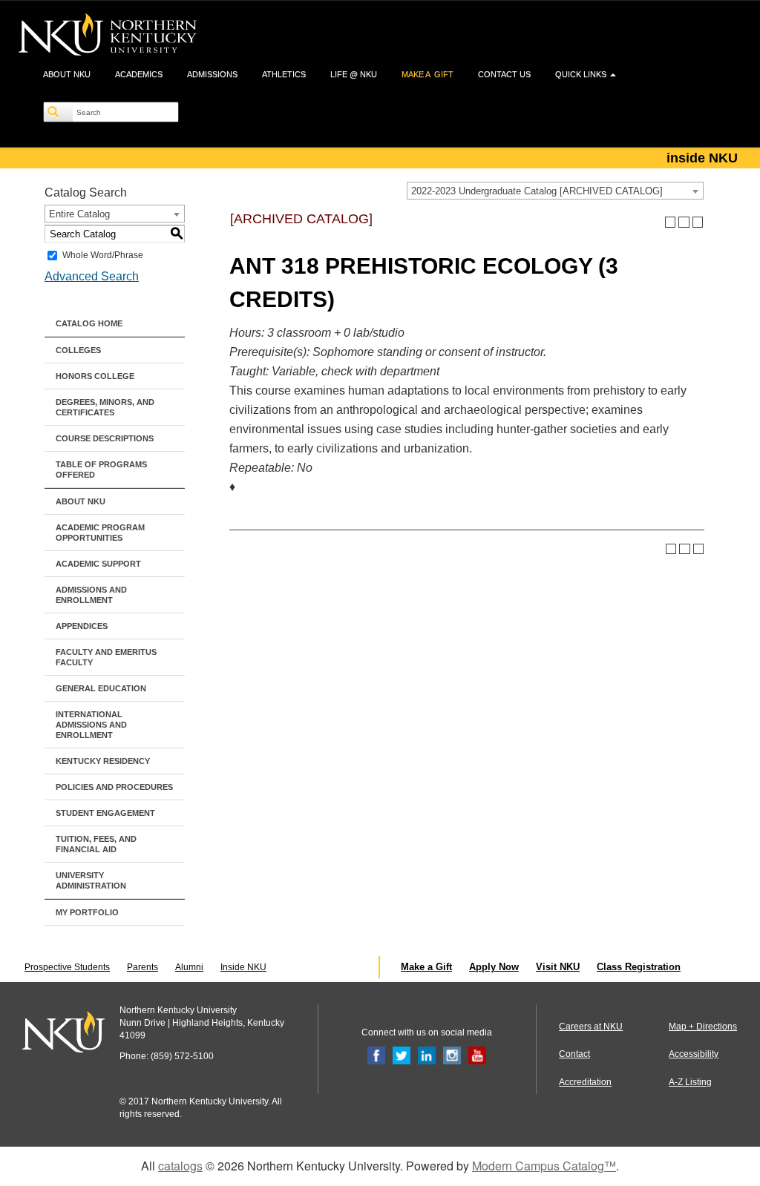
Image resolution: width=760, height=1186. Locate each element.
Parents (142, 967)
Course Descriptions (105, 438)
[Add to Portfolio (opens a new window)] (670, 222)
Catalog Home (89, 323)
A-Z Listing (690, 1082)
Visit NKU (558, 966)
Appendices (82, 626)
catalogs (180, 1165)
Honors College (95, 376)
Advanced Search (92, 276)
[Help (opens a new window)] (698, 222)
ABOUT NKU (67, 74)
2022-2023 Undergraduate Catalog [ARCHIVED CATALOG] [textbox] (537, 191)
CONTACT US (504, 74)
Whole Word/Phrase (102, 255)
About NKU (80, 501)
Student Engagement (105, 812)
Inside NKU (243, 967)
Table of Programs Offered (101, 469)
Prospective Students (67, 967)
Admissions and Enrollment (91, 594)
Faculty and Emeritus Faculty (106, 657)
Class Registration (639, 966)
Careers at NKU (591, 1026)
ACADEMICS (139, 74)
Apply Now (494, 966)
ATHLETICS (284, 74)
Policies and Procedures (114, 787)
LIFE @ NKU (353, 74)
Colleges (78, 350)
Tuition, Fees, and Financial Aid (96, 844)
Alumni (189, 967)
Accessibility (693, 1054)
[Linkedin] (426, 1055)
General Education (101, 688)
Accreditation (585, 1082)
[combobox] (555, 191)
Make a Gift (426, 966)
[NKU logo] (107, 37)
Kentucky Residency (103, 761)
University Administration (91, 880)
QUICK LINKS (582, 74)
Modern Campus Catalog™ (544, 1165)
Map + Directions (703, 1026)
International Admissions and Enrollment (91, 724)
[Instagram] (452, 1055)
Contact (574, 1054)
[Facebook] (376, 1055)
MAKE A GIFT (427, 74)
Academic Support (98, 563)
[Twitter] (401, 1055)
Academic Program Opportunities (100, 532)
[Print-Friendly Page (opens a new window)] (683, 222)
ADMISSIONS (212, 74)
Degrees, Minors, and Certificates (105, 407)
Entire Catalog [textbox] (79, 214)
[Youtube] (477, 1055)
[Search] (58, 112)
